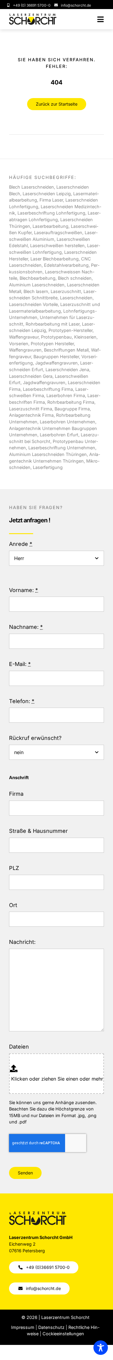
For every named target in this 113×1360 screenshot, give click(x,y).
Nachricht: (22, 942)
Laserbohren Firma (65, 395)
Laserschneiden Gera (30, 376)
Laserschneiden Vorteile (33, 304)
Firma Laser (51, 199)
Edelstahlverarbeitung (66, 265)
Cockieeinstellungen (63, 1333)
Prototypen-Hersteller (71, 330)
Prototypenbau (56, 336)
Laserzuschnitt (66, 291)
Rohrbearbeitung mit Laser (53, 323)
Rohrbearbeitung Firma (70, 402)
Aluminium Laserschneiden (36, 284)
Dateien (19, 1046)
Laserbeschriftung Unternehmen (61, 447)
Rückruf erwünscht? (35, 738)
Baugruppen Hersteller (56, 356)
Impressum (22, 1327)
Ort (13, 905)
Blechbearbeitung (37, 278)
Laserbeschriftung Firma (48, 389)
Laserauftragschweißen (58, 232)
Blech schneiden (75, 278)
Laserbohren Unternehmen (67, 421)
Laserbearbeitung (50, 226)
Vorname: (23, 590)
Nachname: (26, 627)
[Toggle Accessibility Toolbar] (100, 1347)
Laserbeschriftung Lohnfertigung (51, 212)
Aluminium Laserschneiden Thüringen (48, 454)
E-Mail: (20, 664)
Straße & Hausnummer (38, 831)
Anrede (20, 544)
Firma (16, 794)
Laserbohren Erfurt (59, 434)
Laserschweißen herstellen (57, 245)
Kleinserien (85, 336)
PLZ (14, 868)
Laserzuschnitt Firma (30, 408)
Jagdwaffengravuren (44, 382)
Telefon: (21, 701)
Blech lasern (36, 291)
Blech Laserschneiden (31, 187)
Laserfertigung (48, 467)
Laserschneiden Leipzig (47, 193)
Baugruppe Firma (72, 408)
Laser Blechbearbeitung (54, 258)
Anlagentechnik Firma (31, 415)
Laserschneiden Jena (67, 369)
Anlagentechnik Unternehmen (40, 428)
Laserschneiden (76, 297)
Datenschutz (51, 1327)
